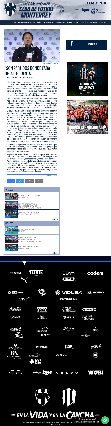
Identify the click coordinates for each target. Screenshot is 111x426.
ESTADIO (89, 22)
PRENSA (95, 22)
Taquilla (77, 22)
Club (18, 22)
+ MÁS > (55, 219)
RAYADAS (40, 22)
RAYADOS (33, 22)
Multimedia (25, 22)
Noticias (13, 22)
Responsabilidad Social (64, 22)
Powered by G (55, 425)
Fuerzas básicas (49, 22)
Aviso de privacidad (62, 422)
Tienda (83, 22)
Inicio (7, 22)
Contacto (102, 22)
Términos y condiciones (48, 422)
